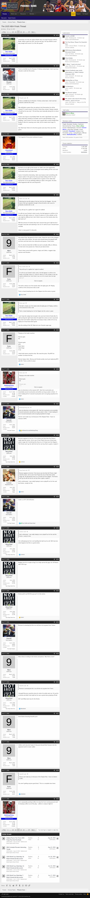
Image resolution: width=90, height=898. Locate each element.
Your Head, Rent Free (10, 461)
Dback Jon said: (23, 198)
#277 (57, 66)
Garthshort (80, 124)
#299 (57, 770)
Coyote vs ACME (70, 36)
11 (15, 32)
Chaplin (64, 124)
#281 (57, 195)
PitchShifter (66, 133)
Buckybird (69, 124)
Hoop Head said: (23, 470)
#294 (57, 622)
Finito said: (22, 303)
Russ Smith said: (23, 266)
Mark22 (64, 134)
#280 (57, 164)
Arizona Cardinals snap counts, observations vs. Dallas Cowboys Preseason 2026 (74, 72)
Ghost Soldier (69, 58)
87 (29, 32)
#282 (57, 234)
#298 (57, 742)
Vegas (13, 491)
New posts (4, 18)
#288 (57, 435)
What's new (14, 14)
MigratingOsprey (71, 127)
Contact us (61, 894)
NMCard (84, 133)
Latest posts (66, 33)
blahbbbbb (84, 152)
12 (18, 32)
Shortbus (75, 124)
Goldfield (79, 134)
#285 (57, 330)
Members (32, 14)
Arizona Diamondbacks (71, 55)
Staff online (66, 110)
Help (84, 894)
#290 (57, 496)
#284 (57, 299)
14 (23, 32)
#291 (57, 528)
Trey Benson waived (70, 92)
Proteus (74, 126)
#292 (57, 559)
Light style (5, 894)
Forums (5, 14)
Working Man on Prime (71, 80)
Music (66, 90)
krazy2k (65, 127)
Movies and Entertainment (72, 39)
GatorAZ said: (22, 685)
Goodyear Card (79, 131)
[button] (8, 14)
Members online (67, 121)
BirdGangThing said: (24, 407)
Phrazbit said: (22, 98)
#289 (57, 466)
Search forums (12, 18)
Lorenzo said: (22, 531)
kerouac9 (78, 127)
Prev (4, 32)
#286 (57, 369)
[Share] (54, 35)
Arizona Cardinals (69, 47)
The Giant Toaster (11, 430)
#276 (57, 35)
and (30, 430)
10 (13, 32)
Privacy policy (78, 894)
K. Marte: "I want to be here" (73, 64)
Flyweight (76, 129)
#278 (57, 94)
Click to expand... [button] (38, 281)
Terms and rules (69, 894)
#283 (57, 263)
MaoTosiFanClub (67, 126)
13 (21, 32)
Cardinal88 (65, 131)
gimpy (70, 133)
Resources (23, 14)
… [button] (10, 32)
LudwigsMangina (77, 133)
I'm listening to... (69, 86)
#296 (57, 682)
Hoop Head (70, 129)
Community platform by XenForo (15, 896)
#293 (57, 590)
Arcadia (13, 396)
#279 (57, 134)
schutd (81, 129)
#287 (57, 404)
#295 (57, 653)
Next (33, 32)
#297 (57, 713)
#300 (57, 799)
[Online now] (9, 148)
